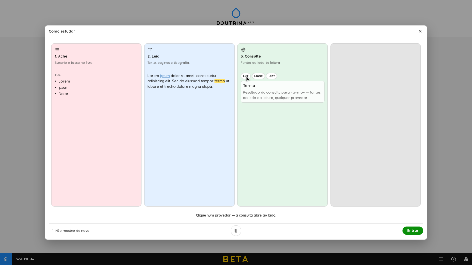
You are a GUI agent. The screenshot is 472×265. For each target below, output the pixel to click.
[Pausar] (236, 230)
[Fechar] (420, 31)
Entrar (413, 230)
